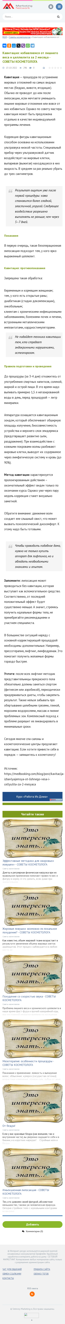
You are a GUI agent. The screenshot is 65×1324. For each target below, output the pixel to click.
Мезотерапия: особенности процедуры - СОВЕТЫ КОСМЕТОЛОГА (28, 1063)
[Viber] (23, 46)
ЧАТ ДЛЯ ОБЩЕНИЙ (12, 1269)
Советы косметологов (10, 868)
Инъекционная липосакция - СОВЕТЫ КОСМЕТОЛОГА (25, 1192)
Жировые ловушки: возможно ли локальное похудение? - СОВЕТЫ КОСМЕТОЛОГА (29, 930)
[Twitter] (18, 46)
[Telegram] (32, 46)
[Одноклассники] (9, 46)
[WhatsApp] (28, 46)
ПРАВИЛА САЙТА (42, 1269)
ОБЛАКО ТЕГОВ (41, 1273)
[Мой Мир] (14, 46)
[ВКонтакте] (4, 46)
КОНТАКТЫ (8, 1278)
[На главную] (17, 6)
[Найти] (58, 16)
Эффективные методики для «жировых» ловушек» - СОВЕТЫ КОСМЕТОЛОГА (28, 862)
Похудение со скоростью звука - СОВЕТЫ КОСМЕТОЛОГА (29, 998)
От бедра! (8, 1126)
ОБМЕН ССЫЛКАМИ (11, 1273)
